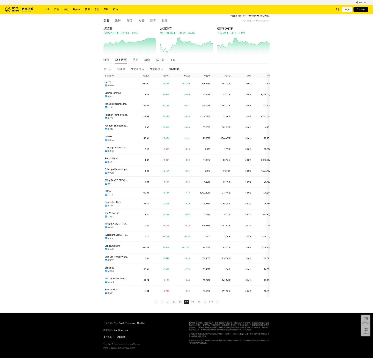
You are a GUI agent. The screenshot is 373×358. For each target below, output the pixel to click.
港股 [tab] (118, 20)
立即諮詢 (365, 322)
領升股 (107, 68)
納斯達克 (166, 28)
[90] (217, 302)
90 (192, 302)
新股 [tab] (130, 20)
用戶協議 (107, 337)
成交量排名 (137, 68)
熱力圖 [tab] (160, 60)
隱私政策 (121, 337)
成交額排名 (156, 68)
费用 (87, 9)
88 (180, 302)
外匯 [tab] (165, 20)
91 (199, 302)
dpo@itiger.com (121, 330)
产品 (56, 9)
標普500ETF (225, 28)
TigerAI (76, 9)
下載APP (365, 333)
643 (211, 302)
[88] (156, 302)
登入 (347, 9)
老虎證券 (21, 9)
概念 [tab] (147, 60)
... (168, 302)
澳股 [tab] (141, 20)
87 (174, 302)
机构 (115, 9)
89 (186, 302)
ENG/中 (362, 2)
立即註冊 (361, 9)
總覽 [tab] (106, 60)
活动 (96, 9)
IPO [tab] (172, 60)
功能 (66, 9)
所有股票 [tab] (121, 60)
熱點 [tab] (135, 60)
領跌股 (121, 68)
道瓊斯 (107, 28)
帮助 (106, 9)
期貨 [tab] (153, 20)
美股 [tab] (106, 20)
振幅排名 (174, 68)
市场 (47, 9)
